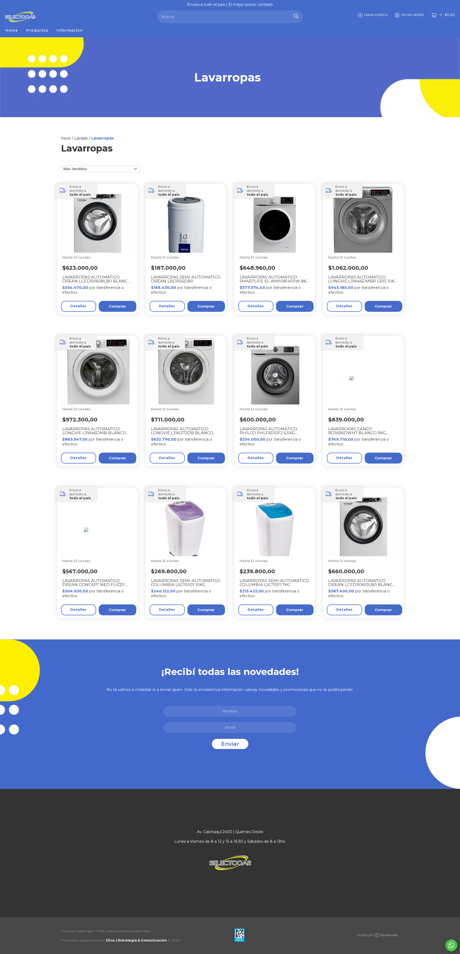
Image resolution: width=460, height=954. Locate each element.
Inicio (66, 138)
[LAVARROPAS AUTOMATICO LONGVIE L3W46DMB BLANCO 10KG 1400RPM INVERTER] (100, 394)
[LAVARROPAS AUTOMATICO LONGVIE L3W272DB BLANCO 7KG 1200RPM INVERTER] (188, 394)
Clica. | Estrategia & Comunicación (136, 940)
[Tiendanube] (377, 936)
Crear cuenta (376, 15)
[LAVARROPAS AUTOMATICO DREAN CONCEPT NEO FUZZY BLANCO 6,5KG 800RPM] (100, 546)
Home (11, 30)
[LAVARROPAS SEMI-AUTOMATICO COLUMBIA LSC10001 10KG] (188, 546)
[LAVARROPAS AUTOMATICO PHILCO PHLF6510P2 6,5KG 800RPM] (277, 394)
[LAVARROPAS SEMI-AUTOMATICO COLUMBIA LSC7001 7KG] (277, 546)
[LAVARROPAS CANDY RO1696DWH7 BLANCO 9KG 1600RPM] (366, 394)
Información (69, 30)
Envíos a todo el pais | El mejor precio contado (230, 4)
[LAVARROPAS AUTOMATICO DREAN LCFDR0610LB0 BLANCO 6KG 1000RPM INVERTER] (366, 546)
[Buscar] (296, 16)
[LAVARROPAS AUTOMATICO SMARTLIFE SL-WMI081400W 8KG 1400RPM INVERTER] (277, 242)
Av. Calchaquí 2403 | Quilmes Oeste (230, 831)
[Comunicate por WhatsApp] (451, 945)
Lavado (81, 138)
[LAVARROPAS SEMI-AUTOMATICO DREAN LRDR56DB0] (188, 242)
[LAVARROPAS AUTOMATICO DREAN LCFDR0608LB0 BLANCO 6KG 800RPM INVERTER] (100, 242)
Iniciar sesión (412, 15)
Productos (37, 30)
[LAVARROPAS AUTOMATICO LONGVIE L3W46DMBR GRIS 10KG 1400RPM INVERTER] (366, 242)
